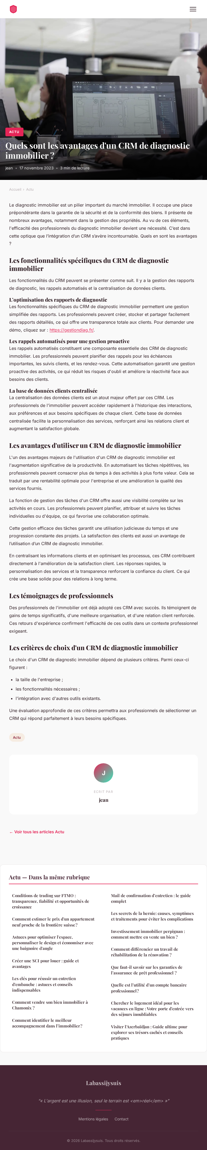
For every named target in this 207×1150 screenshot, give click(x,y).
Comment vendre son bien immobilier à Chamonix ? (50, 1004)
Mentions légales (93, 1119)
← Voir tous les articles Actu (36, 831)
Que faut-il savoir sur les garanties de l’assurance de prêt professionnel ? (146, 969)
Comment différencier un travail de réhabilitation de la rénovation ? (144, 951)
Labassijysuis (103, 1082)
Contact (122, 1119)
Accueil (15, 189)
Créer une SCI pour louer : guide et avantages (45, 963)
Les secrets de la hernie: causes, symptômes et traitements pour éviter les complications (152, 916)
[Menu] (193, 9)
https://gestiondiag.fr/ (72, 330)
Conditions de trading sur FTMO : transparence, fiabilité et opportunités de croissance (50, 901)
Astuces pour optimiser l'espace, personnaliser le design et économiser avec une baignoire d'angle (52, 942)
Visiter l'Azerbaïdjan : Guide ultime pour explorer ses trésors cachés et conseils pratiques (149, 1032)
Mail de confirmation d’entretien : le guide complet (151, 898)
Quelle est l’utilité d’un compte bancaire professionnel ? (149, 987)
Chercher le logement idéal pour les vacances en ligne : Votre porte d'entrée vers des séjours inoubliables (152, 1008)
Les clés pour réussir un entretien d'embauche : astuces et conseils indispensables (44, 984)
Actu (14, 132)
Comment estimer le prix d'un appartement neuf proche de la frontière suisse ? (53, 921)
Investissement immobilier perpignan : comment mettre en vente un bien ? (148, 934)
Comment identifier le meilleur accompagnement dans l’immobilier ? (47, 1023)
